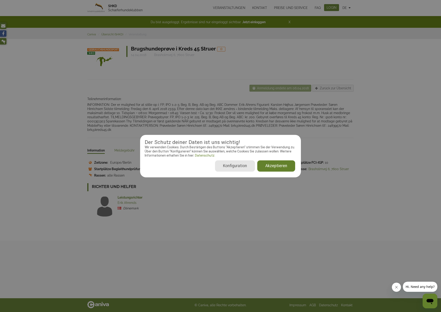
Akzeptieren (276, 165)
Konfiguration (235, 165)
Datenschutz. (204, 155)
